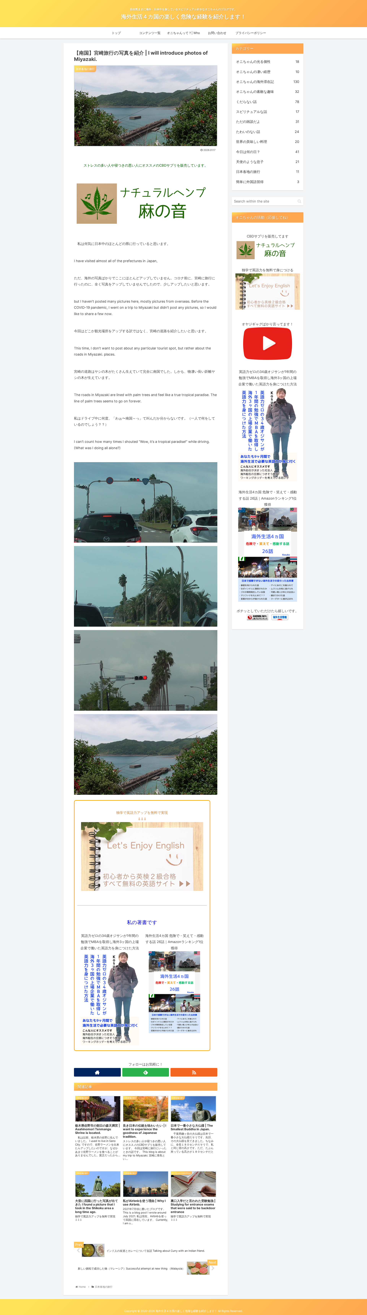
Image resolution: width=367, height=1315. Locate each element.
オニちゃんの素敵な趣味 (267, 92)
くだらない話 (267, 102)
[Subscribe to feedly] (145, 1072)
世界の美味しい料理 (267, 142)
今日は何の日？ (267, 152)
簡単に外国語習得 (267, 182)
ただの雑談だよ (267, 122)
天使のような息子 (267, 162)
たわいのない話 (267, 132)
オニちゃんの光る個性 (267, 62)
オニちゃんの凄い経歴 (267, 72)
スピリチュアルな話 (267, 112)
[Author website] (97, 1072)
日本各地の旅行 (267, 172)
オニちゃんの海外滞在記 (267, 82)
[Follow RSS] (194, 1072)
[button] (299, 201)
